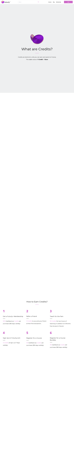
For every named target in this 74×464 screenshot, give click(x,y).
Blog (54, 2)
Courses (49, 2)
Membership (58, 2)
